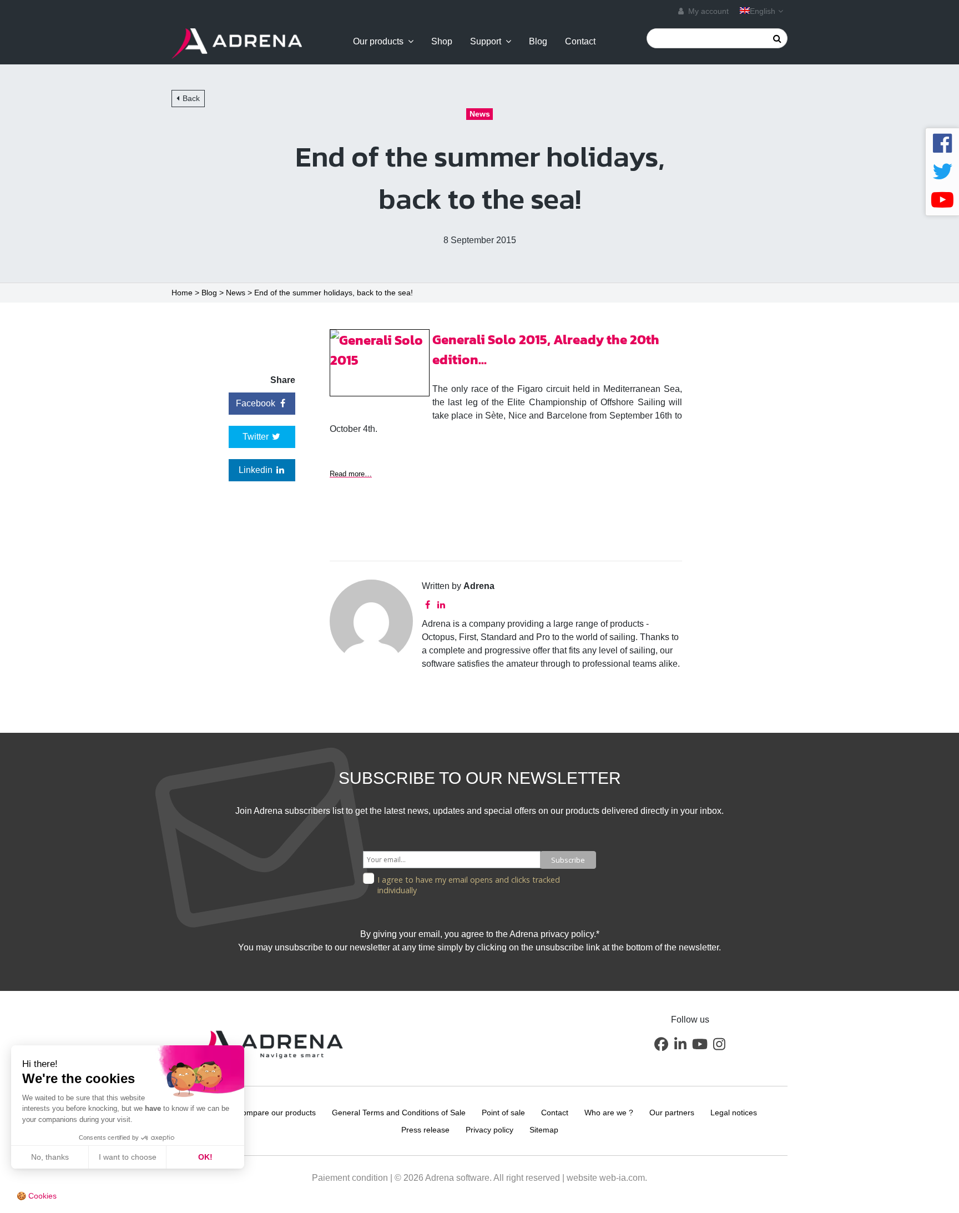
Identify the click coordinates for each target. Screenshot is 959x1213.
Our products (378, 41)
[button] (661, 1043)
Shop (441, 41)
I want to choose (128, 1156)
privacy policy (567, 934)
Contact (580, 41)
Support (485, 41)
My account (707, 11)
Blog (538, 41)
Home (182, 292)
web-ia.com (622, 1177)
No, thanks (50, 1156)
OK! (205, 1156)
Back (191, 98)
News (235, 292)
